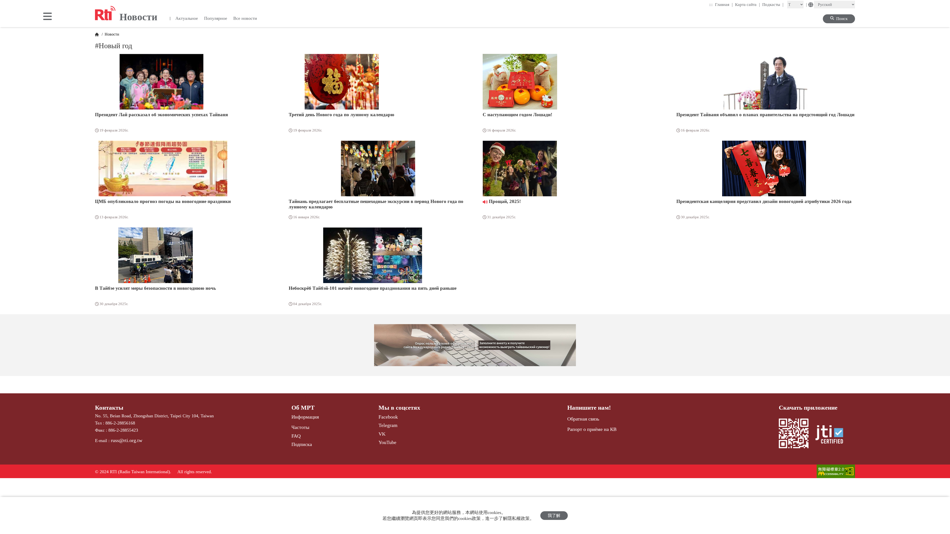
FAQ (296, 436)
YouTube (387, 442)
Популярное (215, 18)
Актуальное (186, 18)
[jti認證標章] (832, 435)
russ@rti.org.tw (126, 440)
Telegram (388, 425)
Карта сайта (747, 4)
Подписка (301, 444)
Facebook (388, 417)
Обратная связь (583, 419)
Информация (305, 417)
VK (382, 434)
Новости (111, 34)
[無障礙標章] (836, 472)
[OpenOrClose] (47, 16)
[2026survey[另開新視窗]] (475, 345)
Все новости (245, 18)
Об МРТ (303, 407)
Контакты (109, 407)
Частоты (300, 427)
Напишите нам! (589, 407)
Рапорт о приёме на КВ (592, 429)
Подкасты (773, 4)
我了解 (554, 515)
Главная (724, 4)
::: (711, 4)
